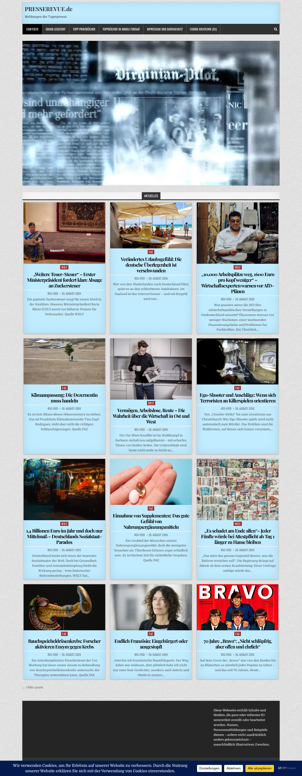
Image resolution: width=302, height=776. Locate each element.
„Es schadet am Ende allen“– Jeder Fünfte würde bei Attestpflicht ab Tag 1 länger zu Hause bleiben (237, 536)
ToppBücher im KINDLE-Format (121, 29)
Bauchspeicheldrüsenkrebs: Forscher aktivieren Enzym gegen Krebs (64, 644)
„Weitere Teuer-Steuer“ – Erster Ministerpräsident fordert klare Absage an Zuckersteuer (64, 280)
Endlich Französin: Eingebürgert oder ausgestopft (151, 644)
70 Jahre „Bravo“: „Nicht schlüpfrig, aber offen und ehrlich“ (238, 644)
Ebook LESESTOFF (56, 29)
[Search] (275, 29)
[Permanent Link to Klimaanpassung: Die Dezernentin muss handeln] (64, 361)
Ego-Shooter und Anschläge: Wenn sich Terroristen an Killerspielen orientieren (238, 398)
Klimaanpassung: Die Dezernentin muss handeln (64, 398)
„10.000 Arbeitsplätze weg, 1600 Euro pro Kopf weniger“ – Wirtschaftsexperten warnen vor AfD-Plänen (237, 282)
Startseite (32, 29)
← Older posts (32, 687)
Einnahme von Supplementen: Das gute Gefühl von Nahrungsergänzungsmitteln (151, 521)
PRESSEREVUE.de (48, 9)
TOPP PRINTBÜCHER (84, 29)
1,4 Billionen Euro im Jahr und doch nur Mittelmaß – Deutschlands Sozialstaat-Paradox (64, 536)
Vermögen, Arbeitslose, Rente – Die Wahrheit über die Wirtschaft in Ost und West (151, 416)
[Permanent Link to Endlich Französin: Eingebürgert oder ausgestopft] (151, 607)
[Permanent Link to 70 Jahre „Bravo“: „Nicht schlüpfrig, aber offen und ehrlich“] (237, 607)
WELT (64, 267)
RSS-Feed (53, 293)
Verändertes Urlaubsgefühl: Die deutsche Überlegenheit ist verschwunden (151, 264)
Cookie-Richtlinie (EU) (203, 29)
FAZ (151, 252)
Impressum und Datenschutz (165, 29)
